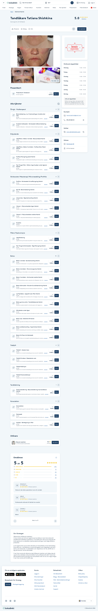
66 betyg (84, 18)
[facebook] (14, 601)
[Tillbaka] (4, 3)
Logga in (36, 573)
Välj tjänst (55, 442)
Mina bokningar (38, 577)
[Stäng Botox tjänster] (58, 255)
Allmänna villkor (83, 583)
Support (55, 589)
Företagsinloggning (18, 584)
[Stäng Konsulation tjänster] (58, 401)
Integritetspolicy (83, 577)
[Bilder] (74, 47)
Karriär (55, 586)
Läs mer (45, 118)
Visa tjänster (81, 29)
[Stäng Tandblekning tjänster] (58, 384)
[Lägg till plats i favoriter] (73, 29)
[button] (35, 94)
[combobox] (31, 3)
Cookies (80, 580)
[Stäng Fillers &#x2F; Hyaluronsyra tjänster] (58, 232)
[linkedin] (10, 601)
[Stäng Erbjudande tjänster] (58, 133)
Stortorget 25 (70, 144)
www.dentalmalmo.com (73, 132)
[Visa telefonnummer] (83, 120)
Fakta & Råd (56, 583)
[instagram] (6, 601)
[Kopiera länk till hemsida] (83, 132)
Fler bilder (54, 80)
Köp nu (56, 93)
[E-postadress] (75, 115)
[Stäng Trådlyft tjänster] (58, 345)
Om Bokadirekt (57, 573)
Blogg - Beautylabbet (59, 577)
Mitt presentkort (39, 583)
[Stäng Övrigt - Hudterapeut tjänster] (58, 109)
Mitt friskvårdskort (39, 586)
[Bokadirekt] (12, 3)
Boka (56, 116)
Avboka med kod (39, 589)
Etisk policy (81, 573)
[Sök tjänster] (58, 103)
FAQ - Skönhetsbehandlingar (61, 580)
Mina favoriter (38, 580)
